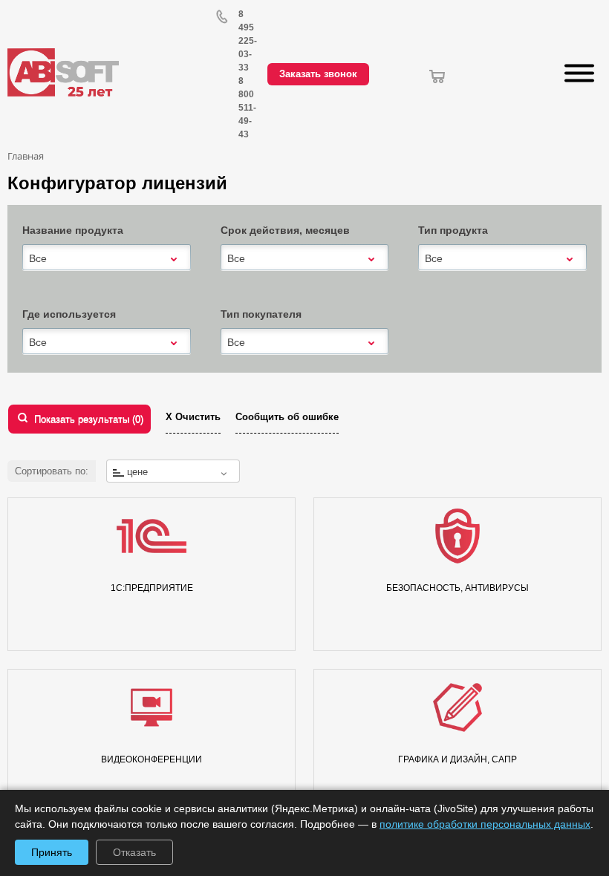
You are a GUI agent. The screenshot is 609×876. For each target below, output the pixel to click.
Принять (51, 852)
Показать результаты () (88, 419)
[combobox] (106, 258)
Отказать (134, 852)
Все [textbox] (38, 258)
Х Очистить (193, 416)
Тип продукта (453, 230)
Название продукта (72, 230)
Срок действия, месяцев (285, 230)
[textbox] (173, 471)
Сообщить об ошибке (287, 416)
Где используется (69, 314)
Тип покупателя (261, 314)
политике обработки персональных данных (485, 824)
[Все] (106, 257)
